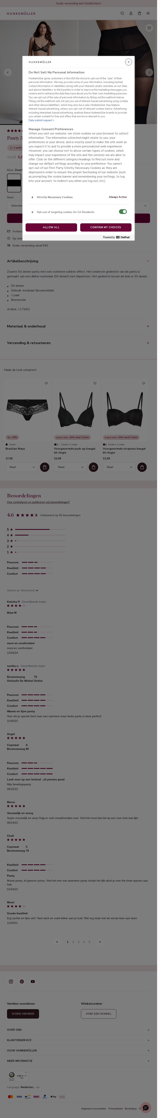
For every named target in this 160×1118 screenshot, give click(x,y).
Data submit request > (41, 120)
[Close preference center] (128, 62)
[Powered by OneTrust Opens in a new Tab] (118, 237)
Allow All (51, 227)
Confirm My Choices (105, 227)
